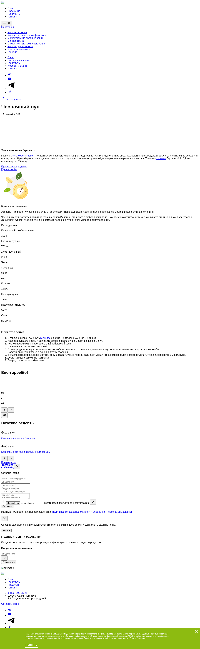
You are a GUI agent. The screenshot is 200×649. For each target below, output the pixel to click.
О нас (11, 8)
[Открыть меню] (6, 23)
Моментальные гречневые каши (26, 43)
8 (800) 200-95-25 (17, 593)
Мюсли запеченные (19, 49)
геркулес (45, 338)
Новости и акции (17, 65)
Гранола (12, 52)
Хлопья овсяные (17, 32)
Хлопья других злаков (20, 46)
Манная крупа (16, 40)
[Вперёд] (11, 410)
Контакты (13, 16)
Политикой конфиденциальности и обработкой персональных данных (92, 511)
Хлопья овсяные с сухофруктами (27, 35)
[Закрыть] (17, 466)
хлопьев (161, 158)
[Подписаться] (4, 558)
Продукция (14, 11)
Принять (31, 644)
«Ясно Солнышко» (23, 155)
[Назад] (4, 410)
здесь (102, 634)
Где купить (14, 13)
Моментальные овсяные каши (25, 38)
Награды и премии (18, 60)
